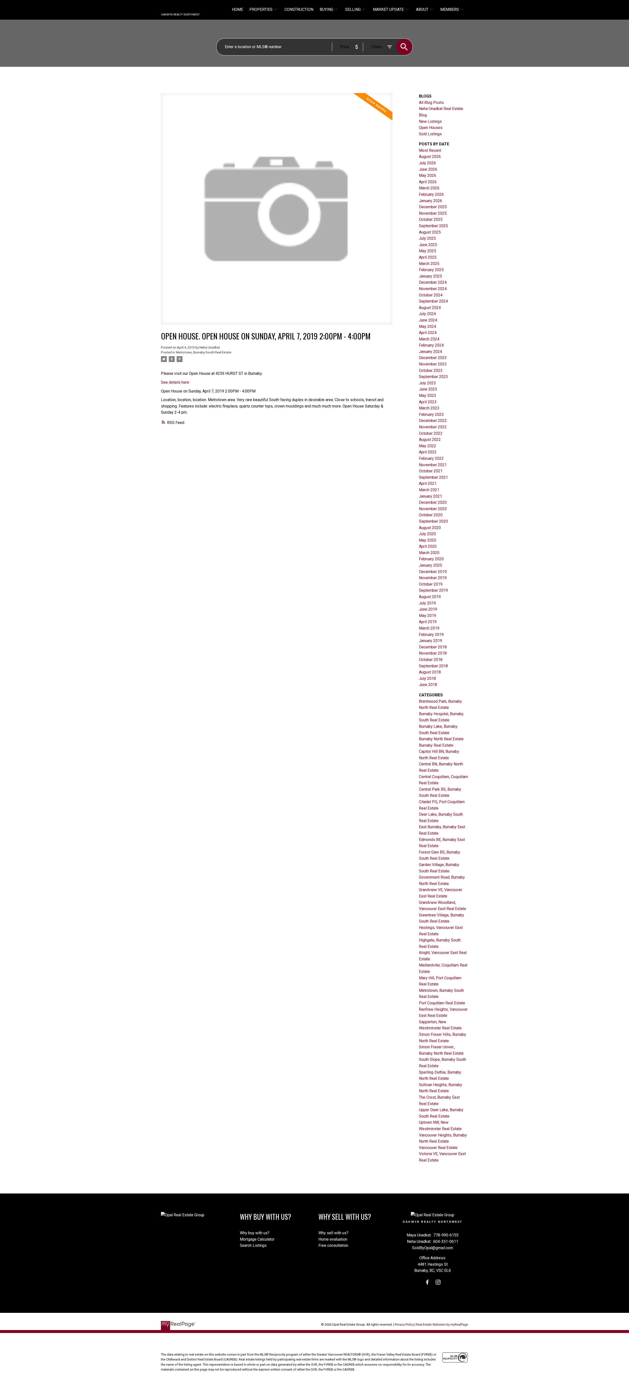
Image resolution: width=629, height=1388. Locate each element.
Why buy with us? (255, 1233)
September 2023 (433, 376)
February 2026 (431, 194)
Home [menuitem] (237, 9)
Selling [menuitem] (353, 9)
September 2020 (433, 521)
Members (449, 9)
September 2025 (433, 226)
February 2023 (431, 414)
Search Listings (253, 1245)
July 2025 (427, 238)
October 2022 (431, 433)
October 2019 (431, 584)
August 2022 (430, 439)
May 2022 (427, 446)
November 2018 (433, 653)
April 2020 (428, 546)
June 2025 (428, 244)
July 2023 (427, 383)
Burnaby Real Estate (436, 745)
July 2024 (427, 313)
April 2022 (428, 452)
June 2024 (428, 320)
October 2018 (431, 659)
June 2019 (428, 609)
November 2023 (433, 364)
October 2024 (431, 295)
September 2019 (433, 590)
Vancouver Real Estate (438, 1147)
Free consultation (333, 1245)
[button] (427, 1282)
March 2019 (429, 628)
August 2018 (430, 672)
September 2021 (433, 477)
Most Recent (430, 150)
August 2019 (430, 596)
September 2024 (433, 301)
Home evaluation (332, 1239)
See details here (175, 382)
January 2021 (430, 496)
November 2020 (433, 508)
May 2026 (427, 175)
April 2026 (428, 182)
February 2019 (431, 634)
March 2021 (429, 490)
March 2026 (429, 188)
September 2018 (433, 666)
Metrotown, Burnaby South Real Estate (203, 352)
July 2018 (427, 678)
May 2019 (427, 615)
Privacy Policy (404, 1324)
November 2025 (433, 213)
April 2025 (428, 257)
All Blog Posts (431, 102)
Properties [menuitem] (260, 9)
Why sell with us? (333, 1233)
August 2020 (430, 527)
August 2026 (430, 156)
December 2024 (433, 282)
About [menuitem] (422, 9)
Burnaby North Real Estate (441, 739)
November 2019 (433, 577)
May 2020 (427, 540)
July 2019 (427, 603)
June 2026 (428, 169)
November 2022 (433, 427)
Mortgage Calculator (257, 1239)
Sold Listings (430, 134)
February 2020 (431, 559)
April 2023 (428, 402)
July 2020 (427, 534)
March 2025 (429, 263)
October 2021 (431, 471)
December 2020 (433, 502)
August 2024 (430, 307)
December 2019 (433, 571)
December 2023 (433, 357)
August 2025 (430, 232)
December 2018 (433, 647)
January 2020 (430, 565)
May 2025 (427, 251)
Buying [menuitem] (326, 9)
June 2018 (428, 684)
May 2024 (427, 326)
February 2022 (431, 458)
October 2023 (431, 370)
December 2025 (433, 207)
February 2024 (431, 345)
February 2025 (431, 269)
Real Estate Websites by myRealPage (442, 1324)
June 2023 (428, 389)
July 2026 (427, 163)
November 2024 (433, 288)
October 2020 (431, 515)
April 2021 (428, 483)
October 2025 (431, 219)
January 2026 (430, 200)
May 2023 (427, 395)
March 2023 (429, 408)
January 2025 (430, 276)
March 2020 (429, 552)
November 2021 (433, 465)
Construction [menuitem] (299, 9)
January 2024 (430, 351)
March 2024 (429, 339)
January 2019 (430, 640)
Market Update (388, 9)
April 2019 (428, 621)
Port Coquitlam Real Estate (442, 1003)
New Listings (430, 121)
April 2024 (428, 332)
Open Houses (431, 127)
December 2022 (433, 420)
